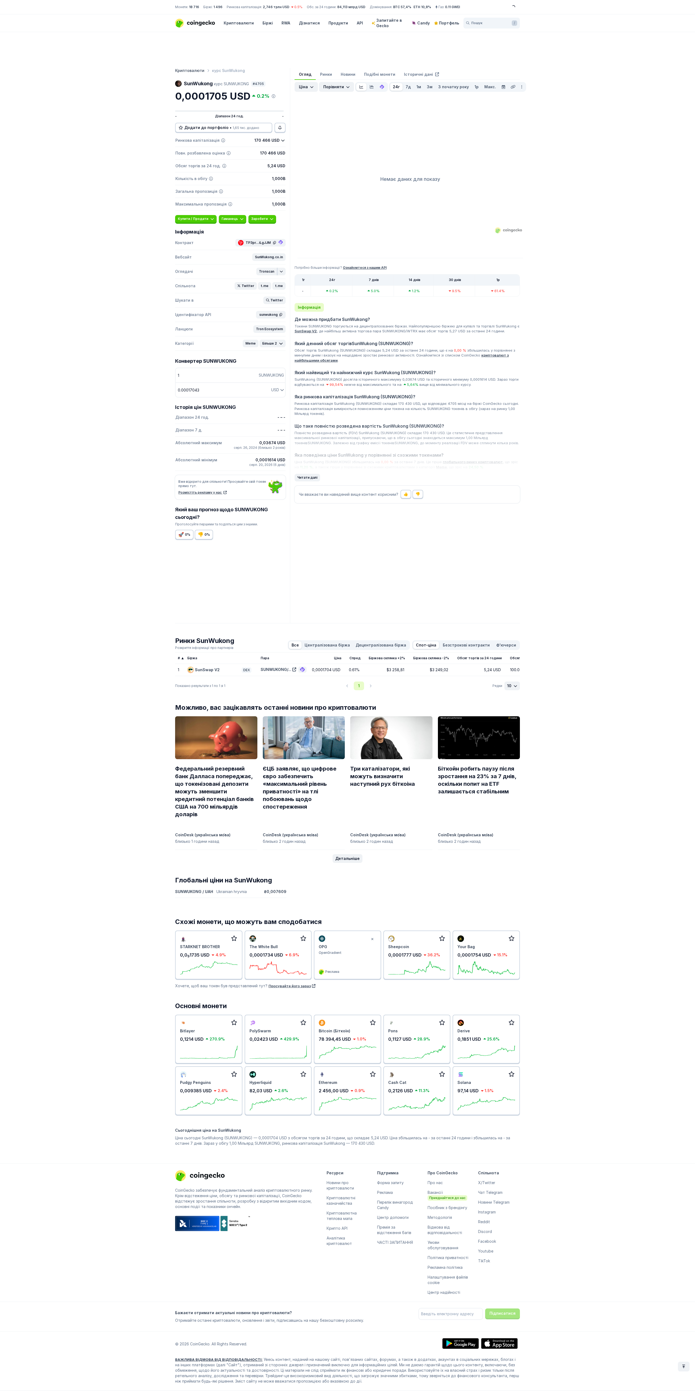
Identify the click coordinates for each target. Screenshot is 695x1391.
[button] (269, 257)
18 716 (194, 7)
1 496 (217, 7)
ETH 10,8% (422, 7)
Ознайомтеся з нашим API (365, 268)
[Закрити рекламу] (372, 939)
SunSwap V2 (306, 331)
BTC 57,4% (402, 7)
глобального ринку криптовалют (473, 462)
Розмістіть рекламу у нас (200, 492)
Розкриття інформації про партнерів (204, 648)
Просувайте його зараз (289, 986)
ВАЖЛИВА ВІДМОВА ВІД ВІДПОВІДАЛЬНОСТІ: (219, 1359)
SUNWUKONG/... (276, 669)
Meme (441, 467)
